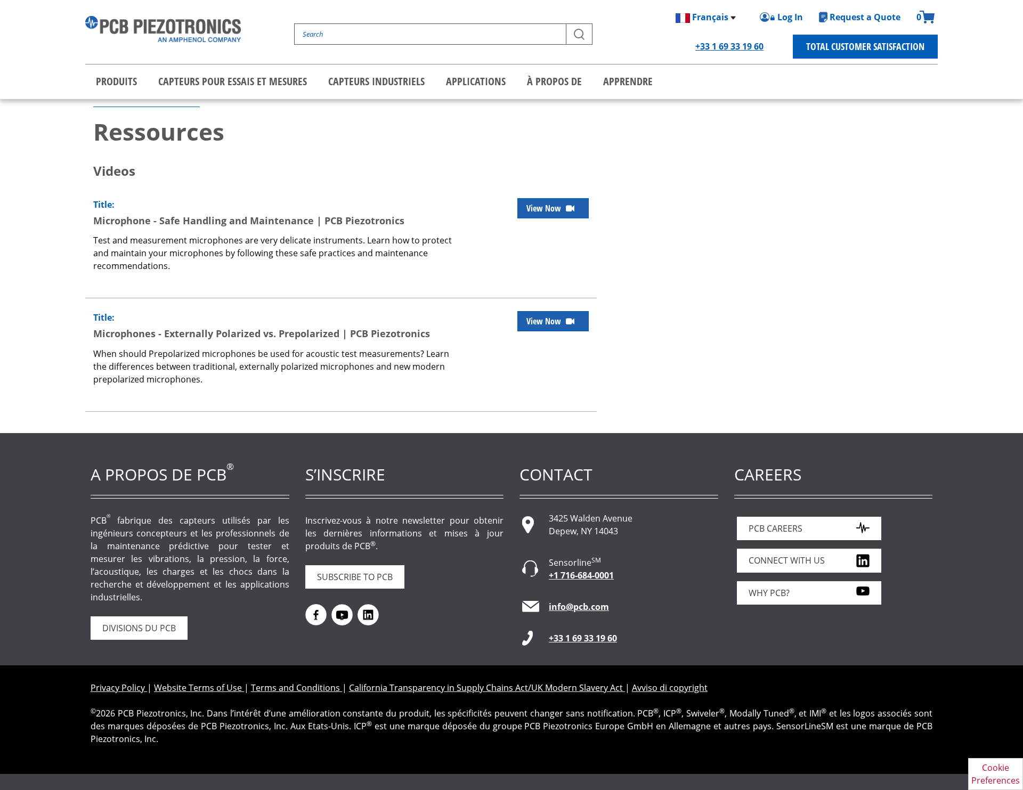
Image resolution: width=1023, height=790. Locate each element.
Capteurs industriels (376, 81)
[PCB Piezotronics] (163, 29)
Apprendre (628, 81)
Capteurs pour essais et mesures (232, 81)
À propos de (554, 81)
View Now (544, 208)
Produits (116, 81)
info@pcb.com (579, 607)
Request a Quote (865, 17)
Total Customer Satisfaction (865, 46)
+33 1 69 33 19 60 (729, 46)
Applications (476, 81)
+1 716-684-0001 (581, 575)
